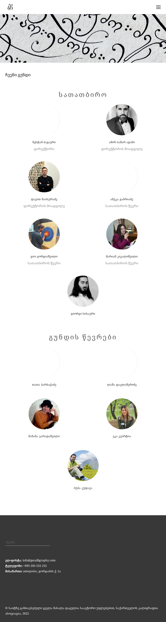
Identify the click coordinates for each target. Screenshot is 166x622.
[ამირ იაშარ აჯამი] (122, 119)
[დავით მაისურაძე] (44, 177)
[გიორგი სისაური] (83, 291)
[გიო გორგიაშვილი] (44, 234)
